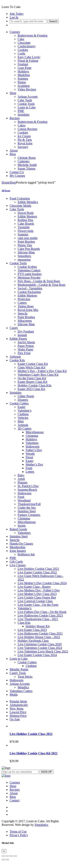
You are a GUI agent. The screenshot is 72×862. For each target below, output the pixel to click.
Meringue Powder (29, 277)
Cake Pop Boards (29, 248)
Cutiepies (23, 161)
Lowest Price (18, 712)
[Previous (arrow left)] (3, 859)
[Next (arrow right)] (7, 859)
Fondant (23, 64)
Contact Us (17, 172)
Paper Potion (26, 346)
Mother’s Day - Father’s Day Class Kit (42, 371)
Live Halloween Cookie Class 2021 (40, 633)
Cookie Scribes (27, 266)
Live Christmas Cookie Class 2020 (40, 644)
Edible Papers (18, 338)
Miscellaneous (35, 432)
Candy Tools (18, 673)
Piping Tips (25, 245)
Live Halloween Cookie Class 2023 (40, 615)
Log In (14, 17)
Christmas (32, 435)
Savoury (23, 147)
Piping (22, 82)
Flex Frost (24, 353)
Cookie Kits (17, 360)
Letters (30, 471)
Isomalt (22, 335)
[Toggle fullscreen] (11, 856)
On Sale (15, 719)
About (14, 150)
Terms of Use (18, 831)
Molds (14, 694)
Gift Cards (16, 561)
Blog (13, 154)
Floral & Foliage (28, 60)
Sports (22, 525)
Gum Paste (24, 68)
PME (21, 111)
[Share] (7, 856)
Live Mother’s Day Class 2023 (37, 594)
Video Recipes (27, 89)
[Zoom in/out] (15, 856)
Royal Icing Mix (28, 310)
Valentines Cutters (29, 270)
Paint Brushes (26, 241)
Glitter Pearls (26, 396)
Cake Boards (26, 223)
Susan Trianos (26, 168)
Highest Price (18, 715)
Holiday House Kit (38, 626)
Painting (23, 78)
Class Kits (24, 622)
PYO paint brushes (30, 274)
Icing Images (18, 550)
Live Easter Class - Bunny (34, 586)
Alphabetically (19, 705)
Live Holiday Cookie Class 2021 (38, 568)
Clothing (23, 414)
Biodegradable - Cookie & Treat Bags (41, 284)
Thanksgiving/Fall (29, 504)
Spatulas (23, 234)
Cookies (23, 50)
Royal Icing (25, 143)
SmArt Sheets (26, 342)
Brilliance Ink (26, 554)
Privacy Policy (19, 835)
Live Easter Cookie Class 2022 (37, 572)
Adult (21, 479)
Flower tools (25, 230)
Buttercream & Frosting (32, 35)
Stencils (22, 313)
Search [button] (53, 21)
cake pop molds (27, 238)
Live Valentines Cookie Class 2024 (40, 647)
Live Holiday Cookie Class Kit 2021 (34, 753)
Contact (14, 800)
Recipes (15, 118)
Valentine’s (24, 410)
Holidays (23, 71)
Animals (23, 425)
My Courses (17, 175)
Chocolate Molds (20, 205)
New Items (16, 708)
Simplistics (41, 824)
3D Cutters (24, 428)
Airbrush (15, 356)
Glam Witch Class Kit (31, 367)
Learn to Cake (27, 107)
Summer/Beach (27, 489)
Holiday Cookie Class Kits (34, 385)
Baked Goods (18, 529)
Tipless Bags (26, 306)
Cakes (21, 125)
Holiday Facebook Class (33, 640)
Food (29, 468)
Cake (21, 39)
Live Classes (18, 565)
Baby (21, 475)
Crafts (21, 53)
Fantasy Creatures (29, 514)
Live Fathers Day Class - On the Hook (42, 612)
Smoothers (24, 256)
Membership (17, 547)
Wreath (30, 453)
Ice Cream (24, 136)
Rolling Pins (25, 220)
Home (5, 182)
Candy (14, 328)
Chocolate (24, 42)
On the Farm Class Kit (32, 378)
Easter (21, 407)
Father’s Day (34, 450)
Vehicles (23, 417)
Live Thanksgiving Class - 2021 (38, 619)
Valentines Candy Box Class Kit (38, 374)
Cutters (22, 302)
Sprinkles (23, 114)
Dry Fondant (26, 331)
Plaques (22, 482)
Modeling (24, 75)
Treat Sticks (25, 676)
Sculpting (24, 85)
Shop (13, 93)
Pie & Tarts (25, 139)
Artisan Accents (28, 96)
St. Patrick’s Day (28, 486)
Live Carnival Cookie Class (35, 601)
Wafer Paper (25, 349)
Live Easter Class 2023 (32, 630)
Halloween (32, 446)
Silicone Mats (26, 252)
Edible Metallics (28, 202)
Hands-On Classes (21, 543)
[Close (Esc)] (3, 856)
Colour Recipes (27, 129)
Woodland (24, 500)
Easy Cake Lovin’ (29, 57)
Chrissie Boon (27, 157)
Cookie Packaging (29, 292)
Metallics (23, 687)
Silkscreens (25, 320)
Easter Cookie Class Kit (33, 363)
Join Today (17, 13)
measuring (24, 259)
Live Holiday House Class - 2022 (39, 637)
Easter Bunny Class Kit (32, 381)
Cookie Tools (26, 103)
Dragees (23, 399)
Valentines (32, 443)
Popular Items (18, 701)
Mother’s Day (34, 464)
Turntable (24, 227)
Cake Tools (25, 100)
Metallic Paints (19, 669)
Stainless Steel (27, 511)
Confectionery (27, 46)
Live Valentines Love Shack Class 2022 (43, 651)
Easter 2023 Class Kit (31, 389)
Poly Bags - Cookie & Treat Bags (39, 281)
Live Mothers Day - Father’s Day (39, 590)
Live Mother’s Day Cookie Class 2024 (42, 583)
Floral (29, 457)
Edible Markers (27, 216)
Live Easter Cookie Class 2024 (37, 655)
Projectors (24, 299)
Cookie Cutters (19, 403)
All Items (6, 190)
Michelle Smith (27, 165)
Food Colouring (20, 198)
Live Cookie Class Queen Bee (37, 597)
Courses (15, 32)
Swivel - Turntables (30, 288)
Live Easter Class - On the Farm (38, 604)
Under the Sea (27, 507)
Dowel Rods (26, 213)
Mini (21, 421)
